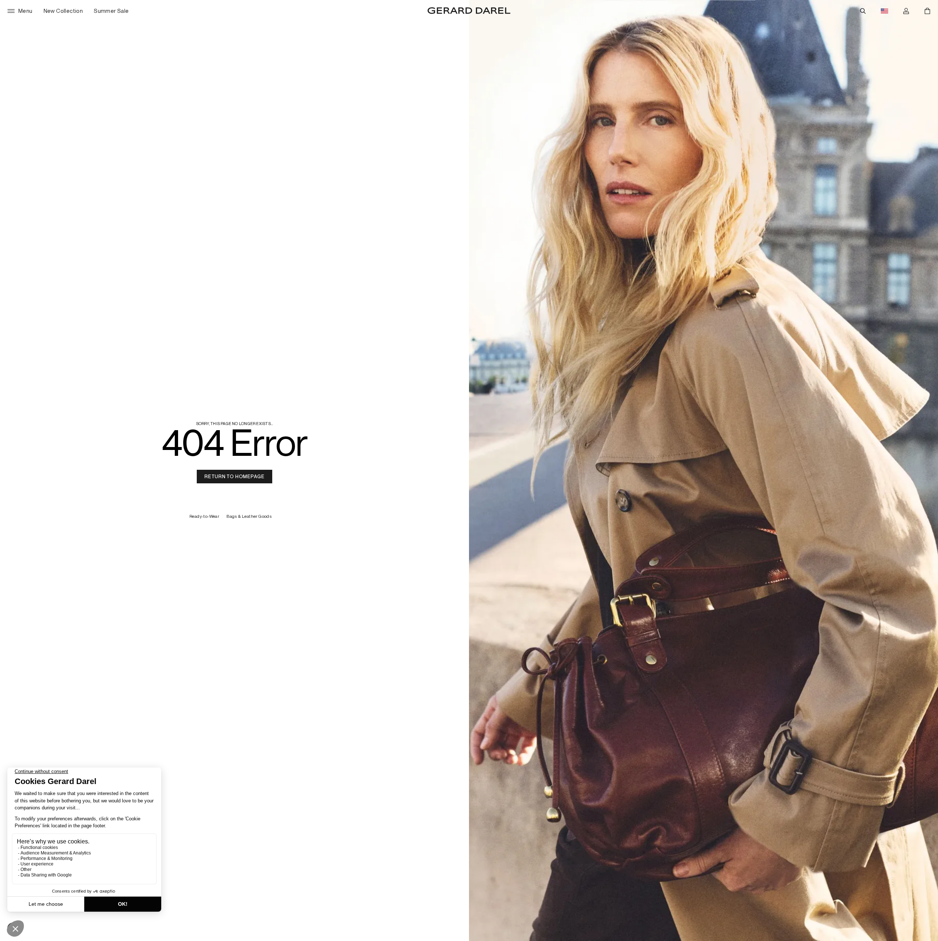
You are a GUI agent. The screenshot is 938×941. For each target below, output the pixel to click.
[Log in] (906, 11)
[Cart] (927, 11)
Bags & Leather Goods (249, 516)
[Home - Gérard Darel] (469, 11)
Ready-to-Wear (204, 516)
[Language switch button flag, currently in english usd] (884, 11)
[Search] (863, 11)
